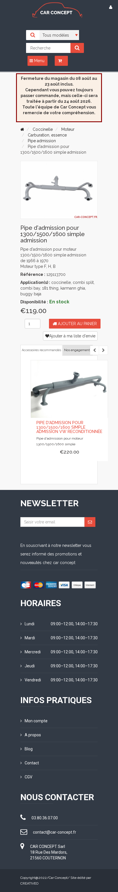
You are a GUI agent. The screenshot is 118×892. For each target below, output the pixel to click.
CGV (28, 777)
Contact (32, 763)
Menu (38, 60)
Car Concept (58, 878)
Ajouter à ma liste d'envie (72, 336)
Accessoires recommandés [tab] (41, 350)
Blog (29, 749)
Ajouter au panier (77, 323)
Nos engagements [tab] (77, 350)
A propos (33, 735)
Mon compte (36, 721)
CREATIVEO (29, 883)
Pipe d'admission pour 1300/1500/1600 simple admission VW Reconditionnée (69, 427)
